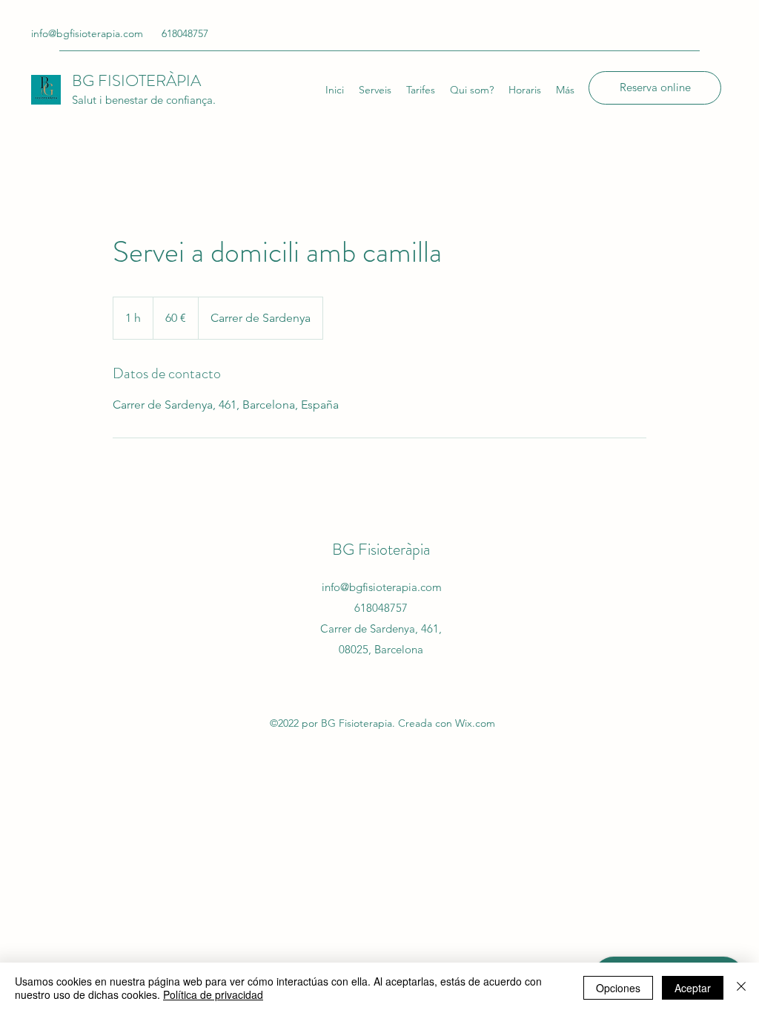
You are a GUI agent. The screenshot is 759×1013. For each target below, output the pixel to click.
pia (421, 549)
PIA (188, 80)
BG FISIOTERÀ (124, 80)
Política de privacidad (213, 994)
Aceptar (693, 987)
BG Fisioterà (372, 549)
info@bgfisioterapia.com (87, 33)
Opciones (618, 987)
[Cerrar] (741, 987)
